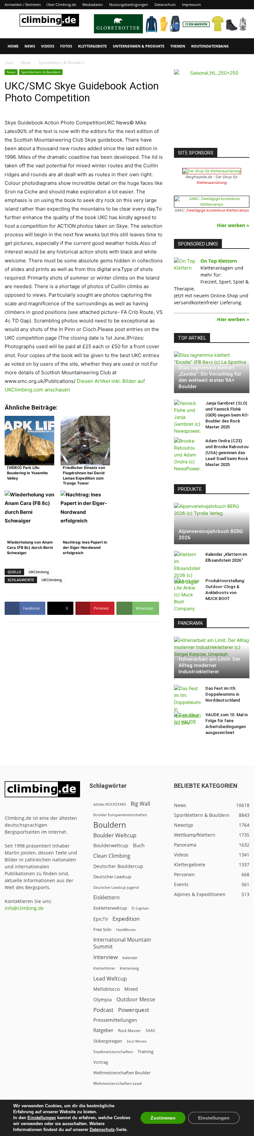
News (29, 46)
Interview (105, 956)
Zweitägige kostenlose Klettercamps (217, 210)
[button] (241, 46)
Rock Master (129, 1030)
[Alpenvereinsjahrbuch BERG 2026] (211, 523)
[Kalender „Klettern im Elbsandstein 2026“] (187, 568)
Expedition (126, 918)
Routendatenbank (210, 46)
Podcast (103, 1009)
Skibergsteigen (107, 1041)
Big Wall (140, 803)
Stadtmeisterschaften (113, 1051)
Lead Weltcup (110, 978)
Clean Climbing (111, 855)
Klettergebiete (92, 46)
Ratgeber (103, 1030)
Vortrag (100, 1062)
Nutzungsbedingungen (128, 4)
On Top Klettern (218, 261)
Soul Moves (137, 1041)
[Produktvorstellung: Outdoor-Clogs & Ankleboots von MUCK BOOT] (187, 594)
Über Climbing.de (61, 4)
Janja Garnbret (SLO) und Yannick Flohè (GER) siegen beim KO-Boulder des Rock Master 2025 (227, 415)
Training (145, 1051)
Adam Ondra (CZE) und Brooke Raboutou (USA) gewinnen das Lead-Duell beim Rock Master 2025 (226, 452)
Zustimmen (163, 1117)
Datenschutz (165, 4)
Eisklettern (106, 897)
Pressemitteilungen (115, 1020)
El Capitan (140, 908)
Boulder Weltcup (114, 835)
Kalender (130, 957)
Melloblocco (106, 989)
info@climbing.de (24, 908)
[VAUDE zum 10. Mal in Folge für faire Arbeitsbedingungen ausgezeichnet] (187, 721)
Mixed (131, 989)
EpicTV (100, 919)
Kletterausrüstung (212, 182)
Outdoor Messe (135, 999)
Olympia (102, 999)
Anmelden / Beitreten (23, 4)
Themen (177, 46)
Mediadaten (92, 4)
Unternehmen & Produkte (138, 46)
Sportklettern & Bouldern (41, 72)
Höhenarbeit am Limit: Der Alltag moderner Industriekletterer (209, 665)
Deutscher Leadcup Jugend (116, 887)
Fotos (66, 46)
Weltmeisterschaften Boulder (121, 1073)
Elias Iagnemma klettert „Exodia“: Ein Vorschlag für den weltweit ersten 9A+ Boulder (210, 377)
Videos (47, 46)
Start (9, 62)
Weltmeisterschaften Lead (117, 1083)
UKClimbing (38, 571)
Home (13, 46)
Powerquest (133, 1009)
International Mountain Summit (122, 943)
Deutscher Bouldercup (118, 866)
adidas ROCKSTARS (109, 804)
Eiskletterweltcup (110, 908)
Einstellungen (41, 1117)
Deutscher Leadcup (112, 877)
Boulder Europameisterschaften (120, 814)
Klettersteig (129, 968)
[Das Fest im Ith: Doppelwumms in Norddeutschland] (187, 705)
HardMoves (126, 929)
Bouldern (109, 824)
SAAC (151, 1030)
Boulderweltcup (110, 846)
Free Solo (102, 929)
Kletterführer (104, 968)
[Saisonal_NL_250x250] (211, 107)
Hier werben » (233, 225)
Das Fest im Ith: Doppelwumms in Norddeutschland (222, 694)
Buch (139, 845)
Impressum (191, 4)
